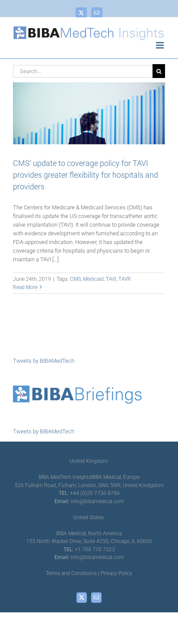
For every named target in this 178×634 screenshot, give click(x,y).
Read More (25, 287)
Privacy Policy (116, 573)
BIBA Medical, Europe (115, 477)
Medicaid (93, 279)
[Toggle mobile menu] (160, 45)
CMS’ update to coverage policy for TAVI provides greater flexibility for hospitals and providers (85, 175)
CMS (75, 279)
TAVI (111, 279)
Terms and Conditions (71, 573)
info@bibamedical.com (97, 501)
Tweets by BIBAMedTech (43, 361)
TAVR (124, 279)
